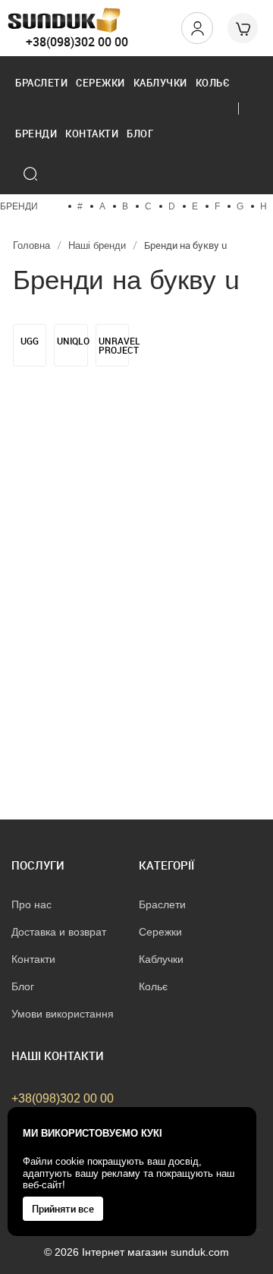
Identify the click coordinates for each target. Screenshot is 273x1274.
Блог (140, 133)
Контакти (91, 133)
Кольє (213, 83)
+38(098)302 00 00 (77, 41)
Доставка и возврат (58, 932)
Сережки (100, 83)
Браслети (41, 83)
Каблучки (160, 83)
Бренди (36, 133)
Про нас (31, 904)
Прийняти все (63, 1209)
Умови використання (62, 1014)
